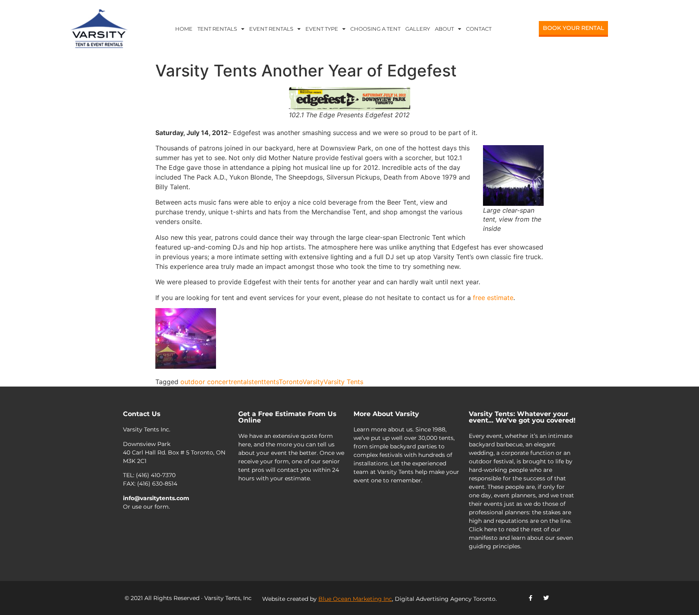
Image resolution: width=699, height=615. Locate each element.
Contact (478, 28)
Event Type (321, 28)
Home (184, 28)
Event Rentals (271, 28)
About (444, 28)
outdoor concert (205, 382)
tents (271, 382)
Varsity (313, 382)
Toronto (291, 382)
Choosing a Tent (375, 28)
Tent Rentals (217, 28)
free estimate (493, 298)
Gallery (417, 28)
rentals (241, 382)
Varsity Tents (343, 382)
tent (258, 382)
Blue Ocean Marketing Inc (355, 598)
